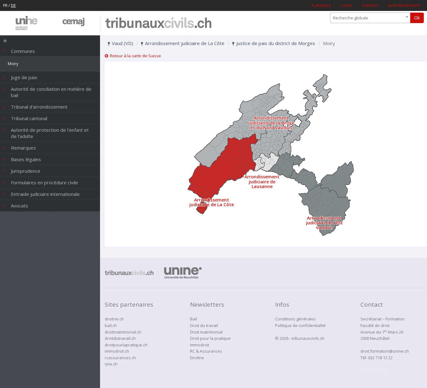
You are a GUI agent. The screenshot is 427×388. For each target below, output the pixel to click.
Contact (370, 5)
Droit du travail (204, 325)
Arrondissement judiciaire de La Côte (184, 43)
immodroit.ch (117, 351)
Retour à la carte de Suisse (134, 56)
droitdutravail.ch (120, 338)
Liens (346, 5)
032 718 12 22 (380, 357)
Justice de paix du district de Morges (275, 43)
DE (13, 5)
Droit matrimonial (206, 332)
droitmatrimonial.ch (123, 332)
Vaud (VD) (122, 43)
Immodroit (199, 345)
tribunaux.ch (158, 24)
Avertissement (404, 5)
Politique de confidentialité (300, 325)
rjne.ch (111, 364)
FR (5, 5)
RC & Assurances (206, 351)
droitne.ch (114, 319)
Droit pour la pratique (210, 338)
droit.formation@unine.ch (384, 351)
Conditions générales (295, 319)
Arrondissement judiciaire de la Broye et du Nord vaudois (271, 122)
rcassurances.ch (120, 357)
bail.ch (111, 325)
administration (374, 370)
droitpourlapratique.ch (126, 345)
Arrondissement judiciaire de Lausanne (261, 181)
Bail (193, 319)
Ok (417, 18)
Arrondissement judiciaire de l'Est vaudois (324, 223)
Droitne (197, 357)
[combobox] (370, 18)
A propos (321, 5)
